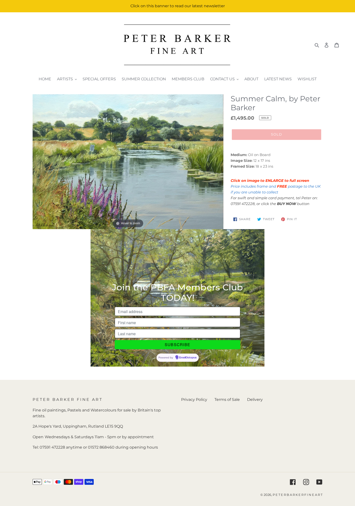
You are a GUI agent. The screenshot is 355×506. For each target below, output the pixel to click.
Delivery (255, 399)
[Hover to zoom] (128, 161)
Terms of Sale (227, 399)
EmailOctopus (188, 357)
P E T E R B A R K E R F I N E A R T (297, 495)
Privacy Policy (194, 399)
